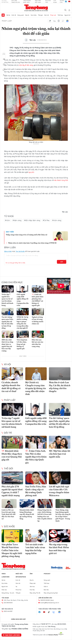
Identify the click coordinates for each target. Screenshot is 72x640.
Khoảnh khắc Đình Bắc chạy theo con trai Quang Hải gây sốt (12, 455)
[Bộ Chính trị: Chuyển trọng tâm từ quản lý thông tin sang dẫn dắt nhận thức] (36, 373)
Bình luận (4, 70)
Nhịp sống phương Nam (51, 593)
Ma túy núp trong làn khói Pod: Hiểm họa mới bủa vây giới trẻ (59, 549)
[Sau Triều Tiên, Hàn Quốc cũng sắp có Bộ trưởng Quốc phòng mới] (36, 477)
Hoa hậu (32, 590)
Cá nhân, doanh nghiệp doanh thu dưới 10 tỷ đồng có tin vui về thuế (11, 387)
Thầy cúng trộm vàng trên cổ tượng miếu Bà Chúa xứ (26, 235)
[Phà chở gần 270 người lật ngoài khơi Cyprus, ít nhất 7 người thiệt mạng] (12, 477)
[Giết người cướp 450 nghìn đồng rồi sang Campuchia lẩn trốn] (23, 289)
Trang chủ (3, 15)
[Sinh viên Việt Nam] (57, 568)
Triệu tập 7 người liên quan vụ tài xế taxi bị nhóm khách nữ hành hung (7, 299)
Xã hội (8, 15)
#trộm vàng (56, 220)
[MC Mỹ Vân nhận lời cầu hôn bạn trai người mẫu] (59, 442)
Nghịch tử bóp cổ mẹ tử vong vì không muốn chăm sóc (37, 320)
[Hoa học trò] (68, 568)
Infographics (21, 577)
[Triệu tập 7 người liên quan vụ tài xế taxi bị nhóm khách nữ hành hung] (8, 289)
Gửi (61, 262)
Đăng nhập (8, 251)
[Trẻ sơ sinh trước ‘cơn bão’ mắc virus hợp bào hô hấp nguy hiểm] (36, 535)
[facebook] (66, 1)
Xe (16, 586)
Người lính (67, 15)
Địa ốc (27, 15)
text (54, 21)
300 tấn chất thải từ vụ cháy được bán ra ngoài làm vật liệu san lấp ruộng (7, 345)
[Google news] (60, 612)
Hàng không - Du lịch (8, 593)
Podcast (47, 573)
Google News (67, 21)
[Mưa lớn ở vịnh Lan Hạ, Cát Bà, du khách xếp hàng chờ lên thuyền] (59, 373)
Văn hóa (32, 586)
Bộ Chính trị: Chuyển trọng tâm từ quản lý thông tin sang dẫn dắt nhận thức (35, 388)
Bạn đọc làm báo (12, 635)
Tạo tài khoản (20, 251)
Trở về (4, 75)
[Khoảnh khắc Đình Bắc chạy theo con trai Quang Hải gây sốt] (12, 442)
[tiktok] (50, 612)
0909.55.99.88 (45, 600)
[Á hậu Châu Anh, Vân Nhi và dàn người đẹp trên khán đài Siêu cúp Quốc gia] (36, 442)
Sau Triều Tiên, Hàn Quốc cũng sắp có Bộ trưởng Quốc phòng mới (35, 491)
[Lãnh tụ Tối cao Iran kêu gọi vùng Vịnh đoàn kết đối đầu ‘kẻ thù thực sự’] (9, 503)
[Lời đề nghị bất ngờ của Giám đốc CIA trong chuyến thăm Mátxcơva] (59, 477)
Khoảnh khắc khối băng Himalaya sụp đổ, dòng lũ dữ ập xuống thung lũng (27, 514)
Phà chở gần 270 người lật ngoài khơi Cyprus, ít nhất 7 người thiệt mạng (12, 491)
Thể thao (60, 15)
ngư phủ (31, 172)
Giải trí (8, 432)
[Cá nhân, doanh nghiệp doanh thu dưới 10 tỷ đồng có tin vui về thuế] (12, 373)
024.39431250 (8, 602)
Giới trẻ (46, 15)
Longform (5, 577)
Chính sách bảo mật (18, 619)
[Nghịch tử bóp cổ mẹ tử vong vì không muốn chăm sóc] (38, 311)
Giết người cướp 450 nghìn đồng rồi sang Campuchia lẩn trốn (23, 299)
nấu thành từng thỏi (61, 180)
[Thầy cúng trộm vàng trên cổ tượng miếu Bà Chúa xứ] (60, 235)
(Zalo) (52, 600)
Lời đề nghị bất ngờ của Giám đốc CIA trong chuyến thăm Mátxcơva (59, 491)
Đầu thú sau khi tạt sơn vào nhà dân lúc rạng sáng (37, 343)
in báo (59, 21)
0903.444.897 (8, 611)
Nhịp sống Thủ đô (35, 593)
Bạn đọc (46, 590)
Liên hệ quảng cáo (45, 598)
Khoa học (18, 590)
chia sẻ (50, 21)
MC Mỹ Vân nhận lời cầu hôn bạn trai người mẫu (59, 453)
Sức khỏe (33, 15)
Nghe (4, 54)
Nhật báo (19, 573)
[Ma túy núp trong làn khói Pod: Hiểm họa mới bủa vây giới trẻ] (59, 535)
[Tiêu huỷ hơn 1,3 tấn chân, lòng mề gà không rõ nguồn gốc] (23, 334)
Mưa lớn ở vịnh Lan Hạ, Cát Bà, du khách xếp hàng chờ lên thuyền (59, 387)
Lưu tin (4, 64)
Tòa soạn (5, 598)
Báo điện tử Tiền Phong (36, 8)
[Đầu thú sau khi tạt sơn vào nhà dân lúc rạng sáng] (38, 334)
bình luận (63, 21)
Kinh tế (14, 15)
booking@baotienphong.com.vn (49, 602)
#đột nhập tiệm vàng (32, 220)
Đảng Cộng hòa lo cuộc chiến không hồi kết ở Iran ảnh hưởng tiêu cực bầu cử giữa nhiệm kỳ (45, 515)
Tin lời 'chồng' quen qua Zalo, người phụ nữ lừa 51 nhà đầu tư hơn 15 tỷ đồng (7, 322)
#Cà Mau (46, 220)
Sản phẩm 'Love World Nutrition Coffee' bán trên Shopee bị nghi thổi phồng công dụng (12, 550)
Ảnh (31, 573)
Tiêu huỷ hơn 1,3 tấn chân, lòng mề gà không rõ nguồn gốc (22, 344)
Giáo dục (4, 590)
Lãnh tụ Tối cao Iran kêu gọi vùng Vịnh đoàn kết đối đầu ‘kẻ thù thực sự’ (8, 514)
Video (4, 573)
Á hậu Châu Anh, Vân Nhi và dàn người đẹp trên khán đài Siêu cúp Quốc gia (36, 456)
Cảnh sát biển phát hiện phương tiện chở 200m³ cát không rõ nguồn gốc (37, 299)
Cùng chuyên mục (12, 282)
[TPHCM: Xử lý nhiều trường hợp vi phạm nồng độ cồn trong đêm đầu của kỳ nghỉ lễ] (23, 311)
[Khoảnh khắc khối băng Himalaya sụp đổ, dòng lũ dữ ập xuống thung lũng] (27, 503)
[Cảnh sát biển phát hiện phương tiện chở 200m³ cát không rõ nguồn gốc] (38, 289)
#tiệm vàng (17, 220)
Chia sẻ (4, 59)
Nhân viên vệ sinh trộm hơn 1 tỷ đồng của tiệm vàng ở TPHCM (32, 243)
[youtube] (69, 1)
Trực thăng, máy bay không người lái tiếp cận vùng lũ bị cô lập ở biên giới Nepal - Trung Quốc (63, 515)
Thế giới (40, 15)
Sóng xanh (20, 15)
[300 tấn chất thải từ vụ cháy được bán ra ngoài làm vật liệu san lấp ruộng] (8, 334)
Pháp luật (53, 15)
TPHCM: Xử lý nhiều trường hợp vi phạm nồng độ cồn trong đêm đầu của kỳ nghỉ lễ (22, 322)
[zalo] (54, 612)
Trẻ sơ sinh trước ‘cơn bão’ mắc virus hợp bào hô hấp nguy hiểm (35, 549)
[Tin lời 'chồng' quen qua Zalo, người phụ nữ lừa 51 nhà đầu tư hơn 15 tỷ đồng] (8, 311)
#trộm (7, 220)
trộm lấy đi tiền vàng (26, 65)
